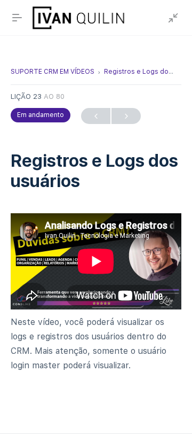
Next (126, 116)
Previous (95, 116)
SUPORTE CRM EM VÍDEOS (52, 71)
